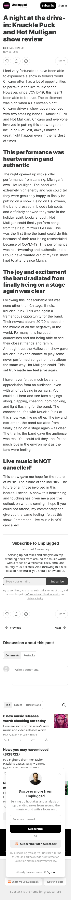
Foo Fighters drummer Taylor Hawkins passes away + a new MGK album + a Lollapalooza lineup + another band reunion (24, 761)
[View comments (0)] (17, 61)
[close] (59, 774)
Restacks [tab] (29, 655)
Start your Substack (25, 882)
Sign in (62, 5)
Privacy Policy (48, 861)
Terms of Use (54, 590)
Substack (16, 891)
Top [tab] (8, 705)
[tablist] (20, 655)
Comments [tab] (13, 655)
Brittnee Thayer (13, 48)
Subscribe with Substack (38, 844)
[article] (35, 728)
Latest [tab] (18, 705)
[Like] (7, 61)
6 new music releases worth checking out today (24, 718)
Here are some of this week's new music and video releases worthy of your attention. (26, 728)
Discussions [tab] (33, 705)
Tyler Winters (29, 734)
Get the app (55, 882)
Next (58, 627)
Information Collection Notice (42, 594)
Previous (15, 627)
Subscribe (48, 5)
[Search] (64, 705)
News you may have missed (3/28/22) (26, 752)
